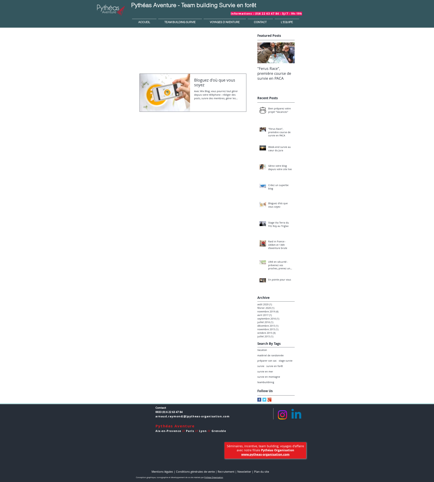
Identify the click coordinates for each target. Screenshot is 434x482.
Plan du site (262, 472)
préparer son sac (267, 360)
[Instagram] (282, 415)
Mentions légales (162, 472)
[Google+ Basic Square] (269, 400)
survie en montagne (268, 376)
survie (260, 366)
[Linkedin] (296, 415)
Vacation (262, 350)
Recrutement (226, 472)
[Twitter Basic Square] (264, 400)
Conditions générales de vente (195, 472)
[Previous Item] (262, 52)
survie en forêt (274, 366)
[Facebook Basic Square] (259, 400)
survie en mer (265, 371)
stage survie (285, 360)
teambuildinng (265, 382)
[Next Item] (289, 52)
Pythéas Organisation (213, 477)
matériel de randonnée (270, 355)
